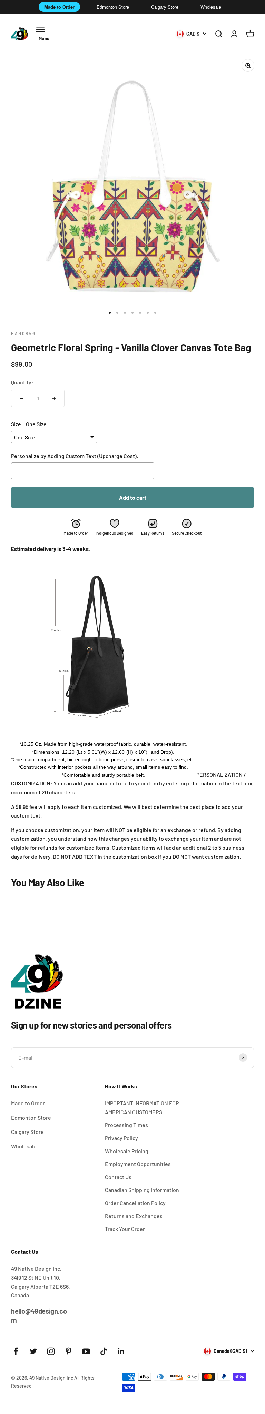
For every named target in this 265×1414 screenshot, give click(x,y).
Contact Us (118, 1177)
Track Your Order (125, 1228)
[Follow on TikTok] (103, 1351)
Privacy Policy (121, 1138)
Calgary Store (164, 6)
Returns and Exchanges (134, 1216)
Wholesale (210, 6)
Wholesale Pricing (126, 1151)
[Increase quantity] (54, 398)
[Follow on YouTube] (86, 1351)
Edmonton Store (113, 6)
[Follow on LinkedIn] (121, 1351)
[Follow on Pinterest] (68, 1351)
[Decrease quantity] (21, 398)
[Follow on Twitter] (33, 1351)
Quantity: (22, 382)
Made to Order (59, 6)
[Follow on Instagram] (51, 1351)
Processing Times (126, 1124)
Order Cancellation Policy (135, 1203)
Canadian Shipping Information (142, 1189)
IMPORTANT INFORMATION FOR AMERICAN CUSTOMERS (142, 1107)
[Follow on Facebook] (15, 1351)
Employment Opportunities (138, 1163)
